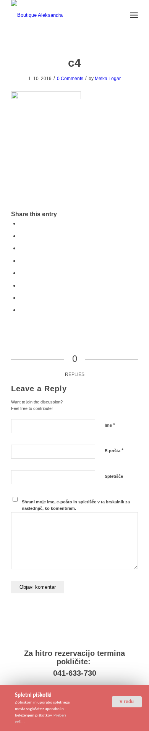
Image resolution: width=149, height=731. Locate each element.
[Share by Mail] (21, 310)
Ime (110, 425)
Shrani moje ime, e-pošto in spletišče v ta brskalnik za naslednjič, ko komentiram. (76, 505)
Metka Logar (108, 78)
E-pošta (114, 450)
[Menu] (134, 15)
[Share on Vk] (21, 285)
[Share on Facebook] (21, 223)
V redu (127, 701)
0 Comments (70, 78)
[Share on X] (21, 236)
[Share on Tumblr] (21, 273)
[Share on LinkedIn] (21, 260)
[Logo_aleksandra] (61, 15)
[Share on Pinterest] (21, 248)
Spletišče (114, 476)
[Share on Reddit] (21, 297)
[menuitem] (134, 15)
